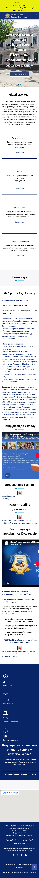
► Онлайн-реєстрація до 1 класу (15, 301)
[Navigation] (35, 15)
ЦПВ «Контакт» (19, 843)
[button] (19, 53)
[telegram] (23, 2)
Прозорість (19, 868)
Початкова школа (21, 840)
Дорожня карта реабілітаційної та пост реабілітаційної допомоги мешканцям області (19, 522)
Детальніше (19, 152)
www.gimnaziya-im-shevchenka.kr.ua (20, 835)
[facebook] (15, 2)
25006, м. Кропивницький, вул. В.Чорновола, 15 (19, 8)
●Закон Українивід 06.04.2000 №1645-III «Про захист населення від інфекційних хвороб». (19, 409)
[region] (19, 53)
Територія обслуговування (13, 344)
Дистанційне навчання (27, 864)
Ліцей (31, 840)
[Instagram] (20, 2)
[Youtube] (18, 2)
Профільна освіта (11, 864)
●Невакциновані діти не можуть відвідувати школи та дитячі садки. (19, 392)
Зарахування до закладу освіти (21, 774)
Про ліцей (9, 840)
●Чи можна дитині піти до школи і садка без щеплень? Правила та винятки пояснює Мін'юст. (19, 404)
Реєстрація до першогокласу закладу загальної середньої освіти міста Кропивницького (17, 336)
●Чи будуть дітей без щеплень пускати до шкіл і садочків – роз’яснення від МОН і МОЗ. (19, 399)
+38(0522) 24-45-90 (20, 6)
